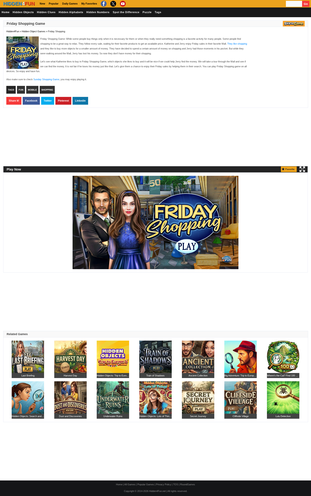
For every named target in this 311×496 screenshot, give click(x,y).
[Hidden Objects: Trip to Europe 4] (113, 355)
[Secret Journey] (198, 395)
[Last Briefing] (28, 355)
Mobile (32, 89)
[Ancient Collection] (198, 355)
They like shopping (237, 43)
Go (306, 4)
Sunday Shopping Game (46, 79)
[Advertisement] (278, 60)
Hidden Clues (46, 12)
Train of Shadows (155, 375)
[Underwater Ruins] (113, 395)
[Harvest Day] (70, 355)
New (42, 3)
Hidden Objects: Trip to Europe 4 (113, 375)
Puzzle (147, 12)
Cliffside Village (241, 416)
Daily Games (70, 3)
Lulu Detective (283, 416)
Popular (53, 3)
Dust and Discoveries (70, 416)
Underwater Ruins (112, 416)
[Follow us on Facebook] (103, 3)
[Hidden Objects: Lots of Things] (155, 395)
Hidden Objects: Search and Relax (28, 416)
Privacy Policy (163, 484)
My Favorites (89, 3)
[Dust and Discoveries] (70, 395)
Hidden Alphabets (71, 12)
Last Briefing (28, 375)
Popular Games (145, 484)
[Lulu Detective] (283, 395)
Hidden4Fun (12, 31)
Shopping (47, 89)
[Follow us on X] (112, 3)
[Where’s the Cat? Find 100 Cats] (283, 355)
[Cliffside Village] (240, 395)
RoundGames (187, 484)
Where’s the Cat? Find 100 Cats (283, 375)
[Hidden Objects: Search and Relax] (28, 395)
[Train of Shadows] (155, 355)
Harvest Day (70, 375)
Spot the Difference (126, 12)
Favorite (289, 169)
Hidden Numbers (97, 12)
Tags (158, 12)
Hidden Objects (23, 12)
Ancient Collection (198, 375)
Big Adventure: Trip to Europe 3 (240, 375)
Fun (21, 89)
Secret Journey (198, 416)
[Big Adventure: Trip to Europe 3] (240, 355)
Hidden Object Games (33, 31)
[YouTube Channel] (122, 3)
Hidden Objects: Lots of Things (155, 416)
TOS (175, 484)
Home (6, 12)
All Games (129, 484)
